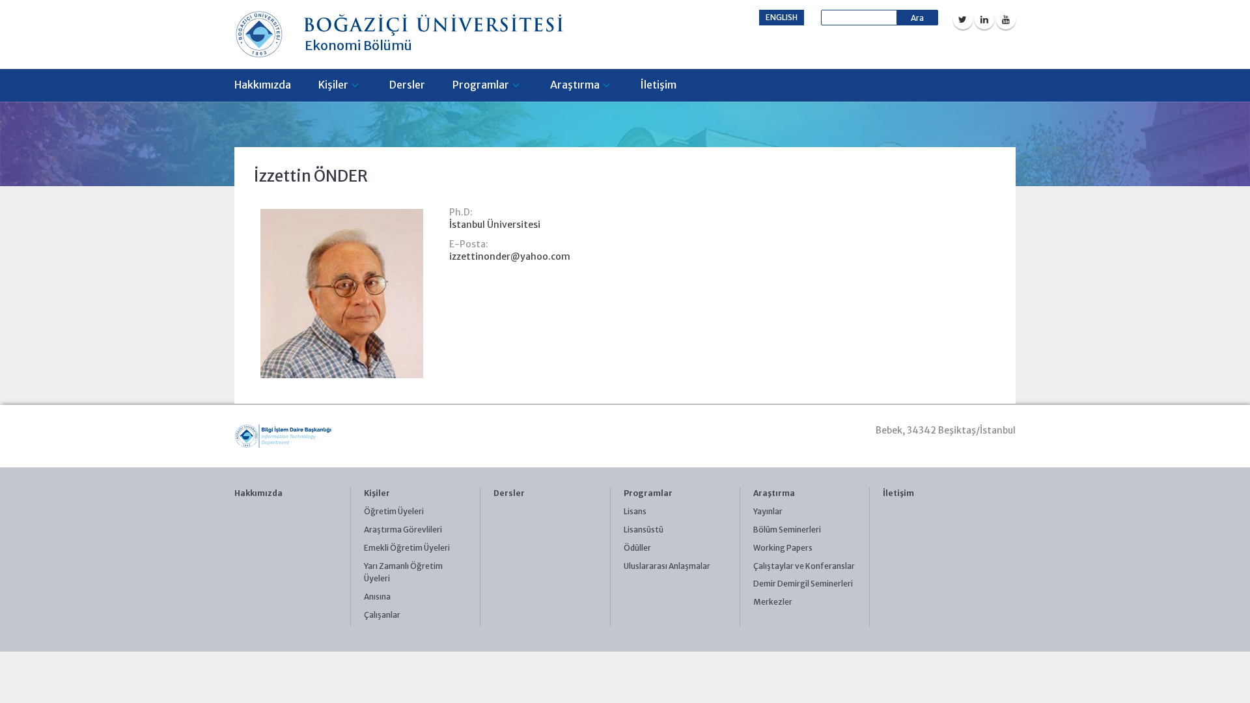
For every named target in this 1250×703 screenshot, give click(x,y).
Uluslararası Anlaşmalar (667, 566)
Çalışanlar (382, 615)
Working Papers (782, 548)
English (782, 17)
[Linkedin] (984, 19)
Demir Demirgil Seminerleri (803, 583)
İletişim (658, 84)
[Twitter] (963, 19)
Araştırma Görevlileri (403, 529)
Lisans (635, 511)
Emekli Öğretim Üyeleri (407, 548)
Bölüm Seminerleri (787, 529)
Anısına (377, 596)
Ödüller (637, 548)
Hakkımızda (262, 84)
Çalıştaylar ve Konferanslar (804, 566)
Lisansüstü (643, 529)
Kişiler (333, 84)
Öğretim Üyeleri (394, 511)
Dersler (407, 84)
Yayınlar (768, 511)
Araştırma (575, 84)
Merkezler (772, 602)
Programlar (480, 84)
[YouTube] (1006, 19)
